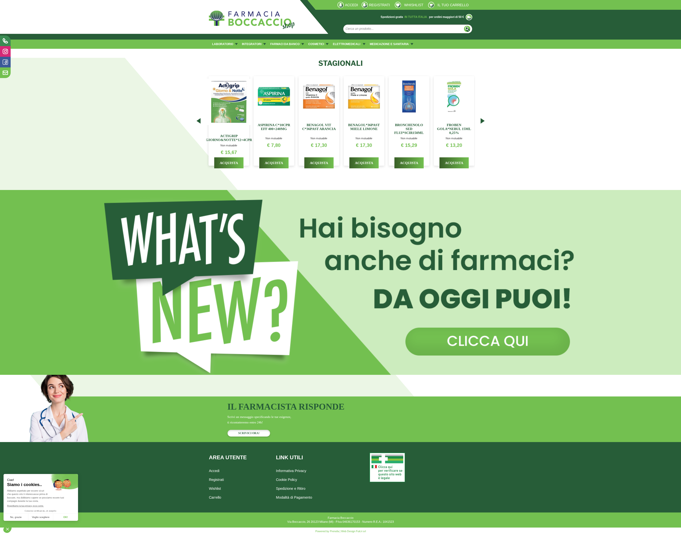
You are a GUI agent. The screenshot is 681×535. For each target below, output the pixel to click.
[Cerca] (467, 29)
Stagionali (340, 63)
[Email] (5, 72)
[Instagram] (5, 51)
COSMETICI (316, 44)
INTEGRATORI (251, 44)
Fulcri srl (361, 531)
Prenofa (334, 531)
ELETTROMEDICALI (347, 44)
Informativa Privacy (291, 471)
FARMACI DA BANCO (285, 44)
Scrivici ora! (248, 433)
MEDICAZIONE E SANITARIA (389, 44)
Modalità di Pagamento (294, 497)
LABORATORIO (222, 44)
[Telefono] (5, 40)
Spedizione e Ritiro (290, 488)
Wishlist (215, 488)
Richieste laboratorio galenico (228, 4)
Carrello (215, 497)
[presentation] (198, 121)
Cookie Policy (286, 480)
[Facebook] (5, 62)
